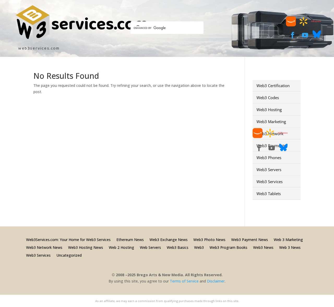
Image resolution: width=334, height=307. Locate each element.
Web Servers (150, 247)
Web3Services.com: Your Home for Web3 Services (68, 239)
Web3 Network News (44, 247)
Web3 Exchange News (169, 239)
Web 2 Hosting (121, 247)
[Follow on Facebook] (292, 35)
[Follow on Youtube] (305, 35)
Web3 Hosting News (85, 247)
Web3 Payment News (249, 239)
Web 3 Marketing (288, 239)
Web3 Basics (177, 247)
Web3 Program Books (228, 247)
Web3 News (263, 247)
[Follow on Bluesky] (317, 36)
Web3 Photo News (209, 239)
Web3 (199, 247)
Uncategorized (69, 255)
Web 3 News (290, 247)
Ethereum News (130, 239)
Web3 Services (38, 255)
